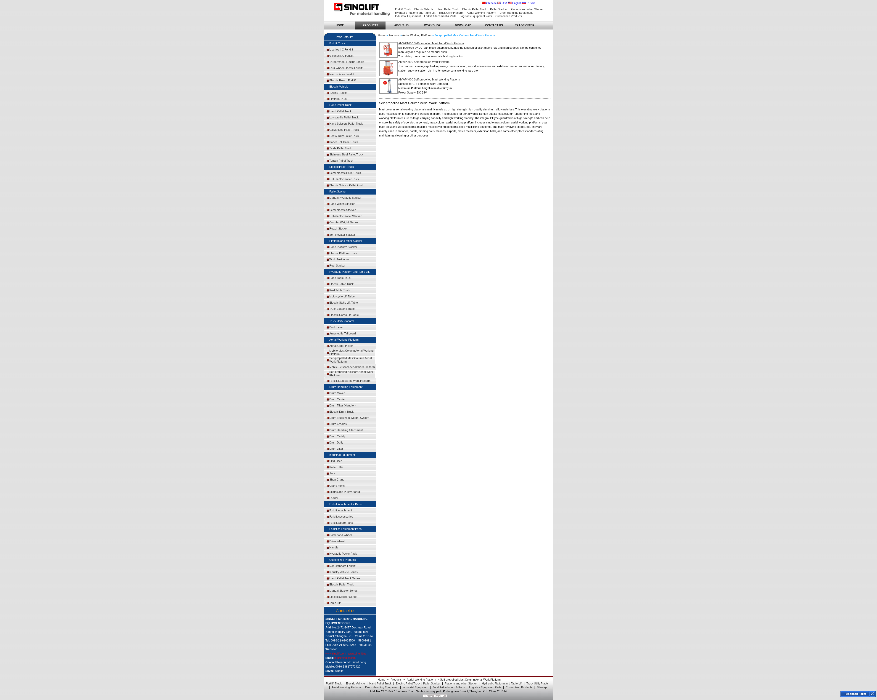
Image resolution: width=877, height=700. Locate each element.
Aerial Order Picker (341, 345)
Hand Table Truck (340, 278)
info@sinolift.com (345, 658)
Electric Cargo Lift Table (344, 315)
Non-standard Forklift (342, 566)
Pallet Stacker (498, 9)
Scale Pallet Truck (340, 148)
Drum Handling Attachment (346, 430)
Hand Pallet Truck (448, 9)
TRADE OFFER (524, 25)
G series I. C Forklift (341, 55)
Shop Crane (336, 479)
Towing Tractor (338, 92)
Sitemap (541, 687)
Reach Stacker (338, 228)
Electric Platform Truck (343, 253)
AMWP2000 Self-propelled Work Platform (423, 62)
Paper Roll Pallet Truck (343, 142)
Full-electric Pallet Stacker (345, 216)
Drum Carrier (337, 399)
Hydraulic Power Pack (343, 553)
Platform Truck (338, 99)
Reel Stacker (337, 265)
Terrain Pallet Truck (341, 160)
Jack (332, 473)
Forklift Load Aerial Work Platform (349, 380)
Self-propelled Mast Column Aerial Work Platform (350, 360)
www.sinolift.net (357, 653)
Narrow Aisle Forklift (341, 74)
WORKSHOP (432, 25)
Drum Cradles (338, 424)
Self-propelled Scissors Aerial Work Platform (351, 373)
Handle (333, 547)
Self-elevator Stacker (342, 234)
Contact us (345, 611)
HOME (340, 25)
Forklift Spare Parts (341, 522)
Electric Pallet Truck (474, 9)
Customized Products (508, 16)
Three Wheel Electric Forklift (346, 62)
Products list (344, 37)
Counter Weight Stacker (344, 222)
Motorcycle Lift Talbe (342, 296)
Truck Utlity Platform (451, 12)
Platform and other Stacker (527, 9)
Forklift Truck (403, 9)
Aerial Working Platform (481, 12)
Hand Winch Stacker (342, 204)
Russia (530, 3)
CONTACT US (494, 25)
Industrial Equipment (408, 16)
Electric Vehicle (423, 9)
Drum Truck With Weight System (349, 417)
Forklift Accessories (341, 516)
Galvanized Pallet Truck (344, 129)
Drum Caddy (337, 436)
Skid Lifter (335, 461)
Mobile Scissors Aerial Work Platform (352, 367)
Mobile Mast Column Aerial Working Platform (351, 352)
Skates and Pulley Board (344, 492)
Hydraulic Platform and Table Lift (415, 12)
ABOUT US (401, 25)
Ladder (333, 498)
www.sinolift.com (335, 653)
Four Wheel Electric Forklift (345, 68)
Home (382, 35)
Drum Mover (337, 393)
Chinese (491, 3)
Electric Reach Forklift (342, 80)
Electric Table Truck (341, 284)
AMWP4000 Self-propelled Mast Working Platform (429, 79)
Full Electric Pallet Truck (344, 179)
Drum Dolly (336, 442)
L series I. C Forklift (341, 49)
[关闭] (872, 694)
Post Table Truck (339, 290)
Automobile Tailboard (342, 333)
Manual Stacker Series (343, 590)
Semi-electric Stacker (342, 210)
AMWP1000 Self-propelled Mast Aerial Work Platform (431, 43)
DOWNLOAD (463, 25)
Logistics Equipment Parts (476, 16)
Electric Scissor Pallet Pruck (346, 185)
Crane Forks (337, 485)
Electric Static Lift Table (343, 302)
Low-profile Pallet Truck (344, 117)
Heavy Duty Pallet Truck (344, 136)
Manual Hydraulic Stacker (345, 197)
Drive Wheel (337, 541)
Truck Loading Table (342, 308)
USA (504, 3)
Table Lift (335, 603)
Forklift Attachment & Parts (440, 16)
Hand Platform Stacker (343, 247)
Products (393, 35)
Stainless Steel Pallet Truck (346, 154)
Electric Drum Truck (341, 411)
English (517, 3)
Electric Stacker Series (343, 596)
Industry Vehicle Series (343, 572)
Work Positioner (339, 259)
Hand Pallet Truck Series (344, 578)
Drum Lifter (336, 448)
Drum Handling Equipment (516, 12)
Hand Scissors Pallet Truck (346, 123)
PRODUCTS (370, 25)
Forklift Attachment (340, 510)
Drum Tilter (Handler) (342, 405)
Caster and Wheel (340, 535)
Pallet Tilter (336, 467)
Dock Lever (336, 327)
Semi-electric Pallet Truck (345, 173)
